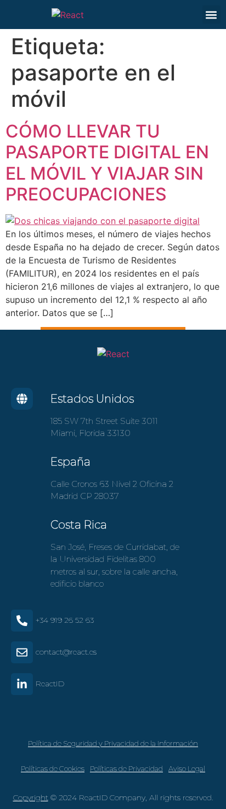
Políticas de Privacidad (126, 768)
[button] (211, 14)
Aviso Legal (186, 768)
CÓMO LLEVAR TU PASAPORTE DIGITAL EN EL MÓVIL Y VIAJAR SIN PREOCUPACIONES (107, 163)
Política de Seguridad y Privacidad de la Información (113, 743)
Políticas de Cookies (52, 768)
